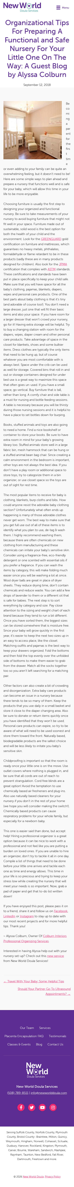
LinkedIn (9, 916)
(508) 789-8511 (17, 1093)
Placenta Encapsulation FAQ (24, 1036)
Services (45, 1028)
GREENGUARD (51, 239)
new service (55, 956)
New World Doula (33, 1176)
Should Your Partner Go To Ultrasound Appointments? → (44, 991)
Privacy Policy (53, 1176)
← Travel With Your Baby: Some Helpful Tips (33, 981)
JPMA (63, 264)
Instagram (27, 916)
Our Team (27, 1028)
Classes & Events (19, 1044)
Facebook (60, 911)
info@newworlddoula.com (49, 1093)
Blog (39, 1044)
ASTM (52, 269)
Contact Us (55, 1044)
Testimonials (57, 1036)
